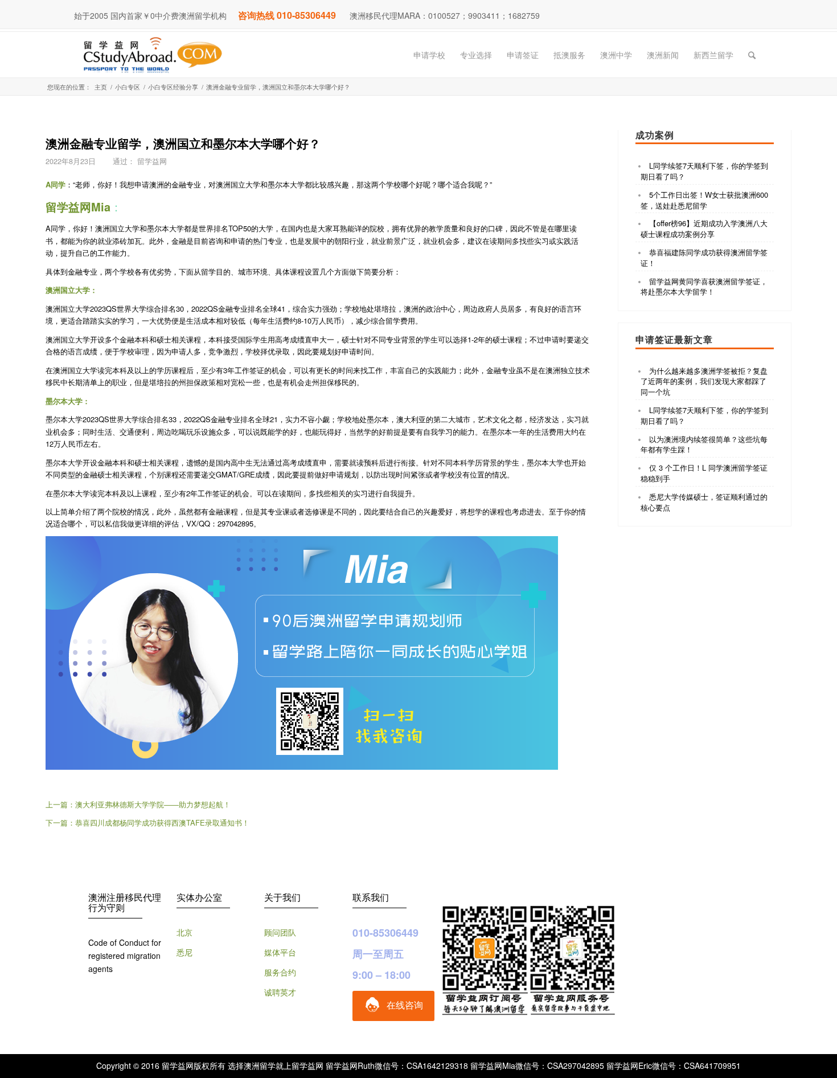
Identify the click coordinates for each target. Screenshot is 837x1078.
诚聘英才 (280, 992)
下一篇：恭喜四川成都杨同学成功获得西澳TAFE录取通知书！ (147, 822)
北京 (184, 932)
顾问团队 (280, 932)
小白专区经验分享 (173, 87)
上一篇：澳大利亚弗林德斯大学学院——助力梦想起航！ (138, 804)
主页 (101, 87)
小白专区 (127, 87)
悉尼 (184, 952)
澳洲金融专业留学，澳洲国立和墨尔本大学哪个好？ (183, 143)
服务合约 (280, 972)
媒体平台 (280, 952)
